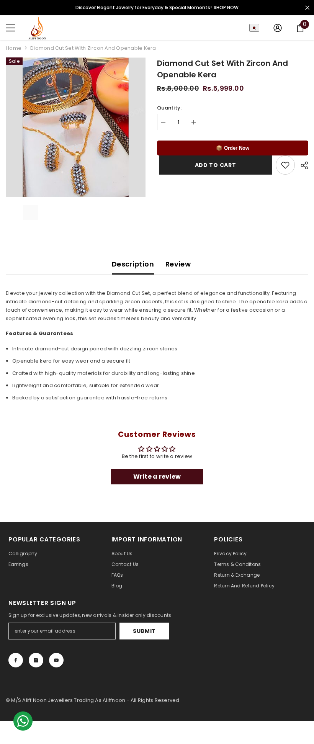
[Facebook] (15, 660)
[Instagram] (36, 660)
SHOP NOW (226, 7)
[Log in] (278, 28)
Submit (144, 631)
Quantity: (169, 107)
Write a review (157, 476)
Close (307, 8)
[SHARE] (301, 165)
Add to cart (214, 165)
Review (178, 264)
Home (13, 48)
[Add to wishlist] (285, 165)
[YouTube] (56, 660)
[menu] (10, 28)
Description (133, 264)
